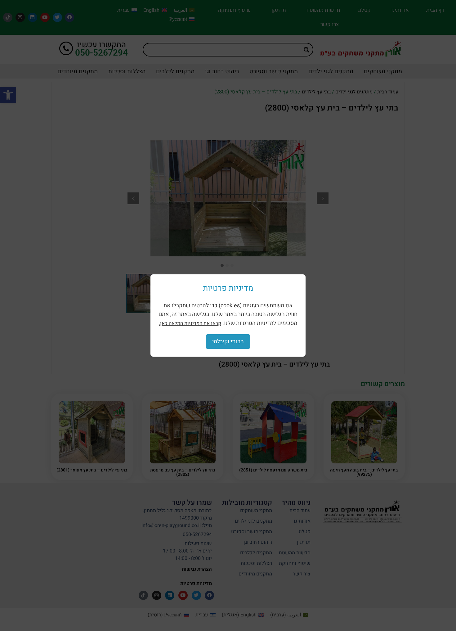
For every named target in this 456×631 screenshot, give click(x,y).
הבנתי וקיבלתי (228, 341)
